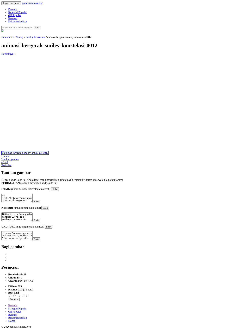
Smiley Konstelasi (35, 37)
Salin (54, 189)
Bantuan (12, 18)
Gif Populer (14, 15)
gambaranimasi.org (32, 3)
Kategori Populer (17, 12)
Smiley (20, 37)
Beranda (12, 9)
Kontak (12, 320)
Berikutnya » (8, 53)
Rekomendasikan (17, 21)
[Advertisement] (104, 79)
